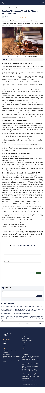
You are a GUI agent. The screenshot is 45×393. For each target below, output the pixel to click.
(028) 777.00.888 (29, 340)
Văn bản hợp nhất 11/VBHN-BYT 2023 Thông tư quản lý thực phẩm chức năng (15, 313)
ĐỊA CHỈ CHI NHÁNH (6, 354)
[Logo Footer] (8, 335)
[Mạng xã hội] (3, 343)
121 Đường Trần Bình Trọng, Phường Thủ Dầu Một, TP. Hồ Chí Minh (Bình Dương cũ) (30, 357)
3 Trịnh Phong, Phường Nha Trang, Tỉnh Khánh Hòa (30, 384)
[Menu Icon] (40, 2)
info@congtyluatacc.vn (28, 342)
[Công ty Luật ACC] (2, 2)
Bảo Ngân (7, 16)
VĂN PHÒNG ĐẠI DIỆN (25, 354)
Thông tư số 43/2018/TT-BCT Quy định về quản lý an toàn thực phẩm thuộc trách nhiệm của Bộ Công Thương (21, 306)
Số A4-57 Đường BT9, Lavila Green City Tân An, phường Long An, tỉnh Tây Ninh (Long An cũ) (30, 370)
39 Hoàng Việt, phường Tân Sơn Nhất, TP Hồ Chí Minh (12, 341)
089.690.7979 (26, 345)
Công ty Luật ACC (27, 338)
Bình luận (39, 296)
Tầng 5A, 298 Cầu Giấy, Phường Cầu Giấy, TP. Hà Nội (30, 376)
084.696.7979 (27, 336)
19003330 (26, 333)
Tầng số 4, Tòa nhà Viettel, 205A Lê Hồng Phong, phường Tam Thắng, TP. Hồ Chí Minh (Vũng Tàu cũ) (30, 374)
